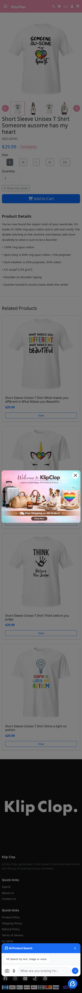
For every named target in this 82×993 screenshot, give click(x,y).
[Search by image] (7, 971)
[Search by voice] (14, 971)
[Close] (75, 475)
